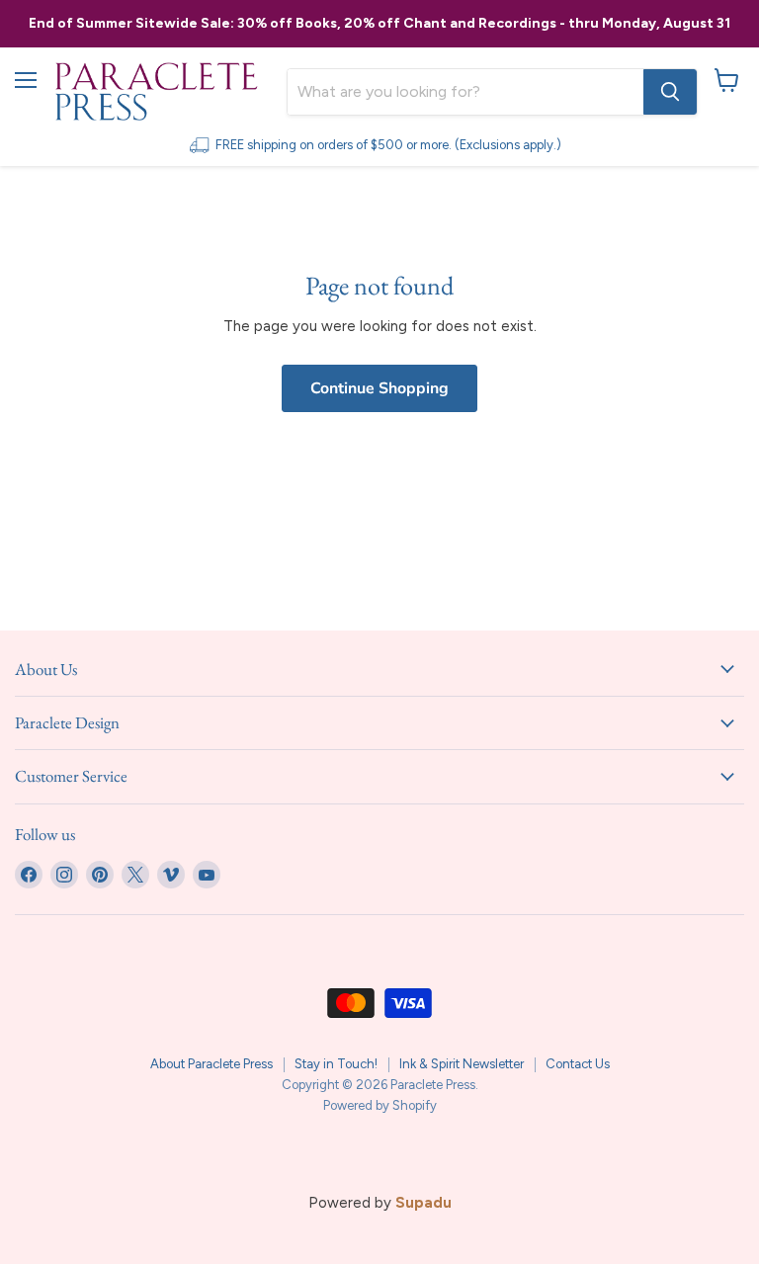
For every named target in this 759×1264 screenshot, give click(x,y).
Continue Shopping (379, 388)
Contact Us (578, 1063)
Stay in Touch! (336, 1063)
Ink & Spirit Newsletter (461, 1063)
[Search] (670, 92)
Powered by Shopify (380, 1105)
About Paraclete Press (211, 1063)
